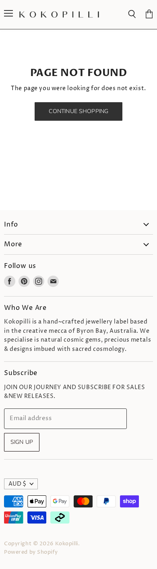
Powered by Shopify (31, 552)
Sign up (21, 442)
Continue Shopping (78, 111)
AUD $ (17, 484)
